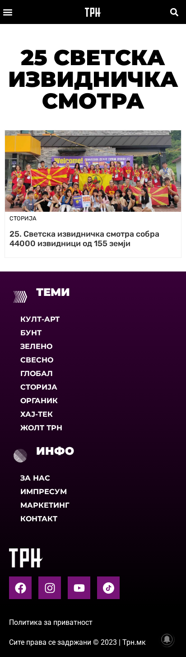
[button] (7, 12)
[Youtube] (79, 587)
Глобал (36, 373)
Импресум (43, 491)
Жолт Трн (41, 428)
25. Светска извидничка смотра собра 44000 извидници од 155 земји (84, 238)
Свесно (36, 360)
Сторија (38, 387)
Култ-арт (40, 319)
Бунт (31, 332)
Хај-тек (36, 414)
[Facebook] (20, 587)
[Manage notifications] (167, 639)
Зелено (36, 346)
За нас (35, 478)
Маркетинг (44, 505)
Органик (39, 400)
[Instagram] (49, 587)
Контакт (38, 518)
